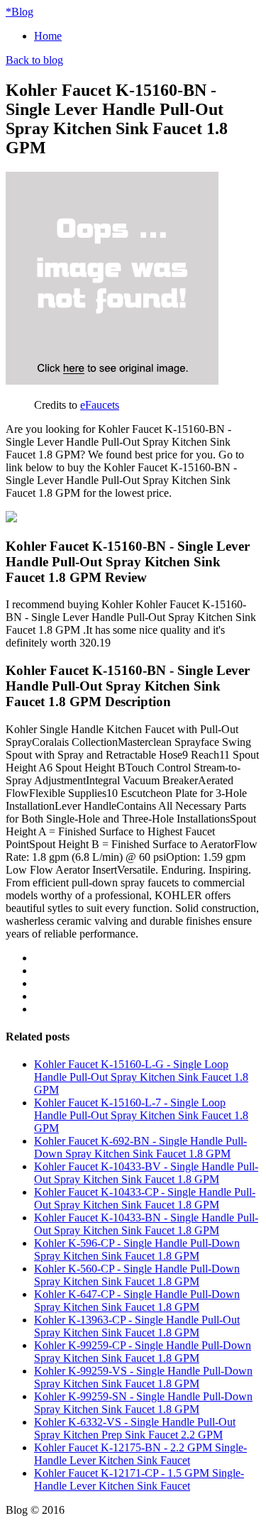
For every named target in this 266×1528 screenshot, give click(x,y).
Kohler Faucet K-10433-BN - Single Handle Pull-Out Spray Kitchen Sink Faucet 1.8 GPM (146, 1223)
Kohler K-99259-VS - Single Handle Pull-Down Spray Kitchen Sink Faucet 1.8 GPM (143, 1377)
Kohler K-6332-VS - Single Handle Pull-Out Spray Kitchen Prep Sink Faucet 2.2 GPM (134, 1428)
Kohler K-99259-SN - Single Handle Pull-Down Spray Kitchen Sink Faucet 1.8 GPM (143, 1402)
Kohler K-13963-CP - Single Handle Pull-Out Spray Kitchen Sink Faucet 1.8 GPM (137, 1326)
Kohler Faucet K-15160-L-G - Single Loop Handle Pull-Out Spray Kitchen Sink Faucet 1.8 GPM (141, 1077)
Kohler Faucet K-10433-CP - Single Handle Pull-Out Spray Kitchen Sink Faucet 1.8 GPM (144, 1198)
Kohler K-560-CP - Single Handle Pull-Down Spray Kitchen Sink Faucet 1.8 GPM (137, 1275)
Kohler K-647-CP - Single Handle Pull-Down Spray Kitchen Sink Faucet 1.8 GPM (137, 1300)
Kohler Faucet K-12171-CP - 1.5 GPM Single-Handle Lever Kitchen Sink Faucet (139, 1479)
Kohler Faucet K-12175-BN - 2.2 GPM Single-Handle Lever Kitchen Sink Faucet (140, 1453)
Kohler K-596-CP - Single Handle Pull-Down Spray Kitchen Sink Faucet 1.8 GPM (137, 1249)
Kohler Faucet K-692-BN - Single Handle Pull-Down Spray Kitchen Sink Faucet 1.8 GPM (140, 1147)
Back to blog (34, 60)
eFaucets (99, 405)
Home (48, 36)
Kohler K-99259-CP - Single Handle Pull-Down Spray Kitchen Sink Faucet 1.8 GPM (142, 1351)
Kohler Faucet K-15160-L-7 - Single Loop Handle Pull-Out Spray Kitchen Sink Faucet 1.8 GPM (141, 1115)
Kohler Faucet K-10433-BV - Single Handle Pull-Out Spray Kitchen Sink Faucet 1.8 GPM (146, 1172)
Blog (19, 12)
